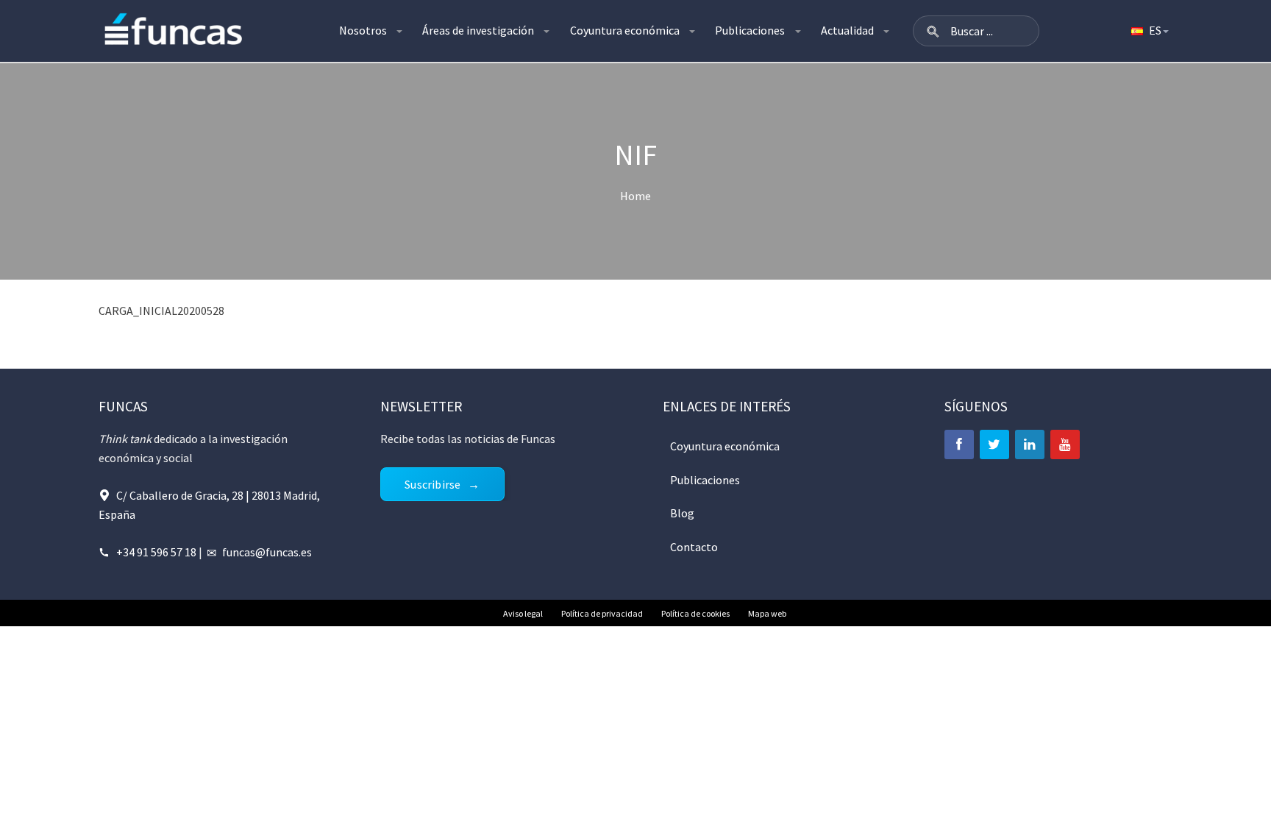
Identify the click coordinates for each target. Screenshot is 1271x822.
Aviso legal (523, 613)
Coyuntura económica (625, 30)
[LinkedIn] (1029, 444)
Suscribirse (432, 484)
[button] (932, 31)
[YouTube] (1065, 444)
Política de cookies (695, 613)
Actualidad (847, 30)
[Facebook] (959, 444)
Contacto (694, 546)
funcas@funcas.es (267, 552)
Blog (682, 513)
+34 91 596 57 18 (156, 552)
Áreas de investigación (478, 30)
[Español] (1148, 30)
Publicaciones (750, 30)
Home (635, 195)
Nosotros (363, 30)
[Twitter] (994, 444)
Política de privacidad (602, 613)
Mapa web (767, 613)
